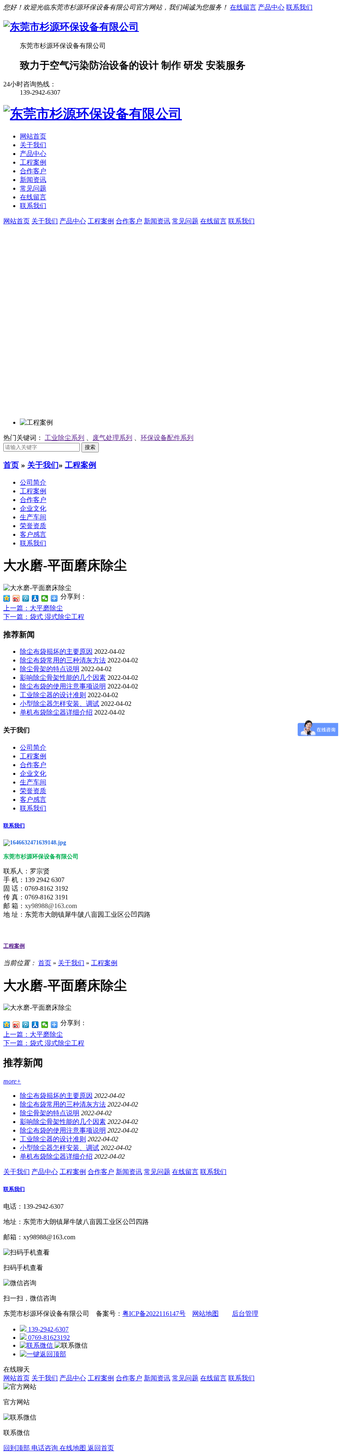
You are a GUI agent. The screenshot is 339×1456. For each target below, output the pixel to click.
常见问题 (33, 188)
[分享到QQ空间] (6, 598)
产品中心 (271, 7)
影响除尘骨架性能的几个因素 (63, 677)
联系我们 (299, 7)
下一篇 (43, 616)
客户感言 (33, 534)
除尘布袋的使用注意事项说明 (63, 686)
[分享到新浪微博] (16, 598)
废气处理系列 (112, 437)
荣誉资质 (33, 525)
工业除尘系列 (64, 437)
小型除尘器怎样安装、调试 (59, 703)
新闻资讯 (33, 179)
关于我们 (33, 144)
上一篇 (33, 608)
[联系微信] (37, 1345)
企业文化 (33, 508)
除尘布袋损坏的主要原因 (56, 651)
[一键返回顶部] (43, 1354)
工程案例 (33, 162)
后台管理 (245, 1313)
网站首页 (33, 136)
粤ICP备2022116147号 (154, 1313)
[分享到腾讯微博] (25, 598)
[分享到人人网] (35, 598)
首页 (11, 465)
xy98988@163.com (51, 905)
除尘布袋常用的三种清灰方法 (63, 660)
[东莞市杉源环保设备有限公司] (71, 27)
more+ (12, 1081)
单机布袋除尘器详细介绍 (56, 712)
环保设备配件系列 (167, 437)
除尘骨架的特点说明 (49, 668)
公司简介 (33, 482)
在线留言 (243, 7)
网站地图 (205, 1313)
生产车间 (33, 517)
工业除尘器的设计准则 (53, 694)
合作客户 (33, 171)
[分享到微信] (44, 598)
